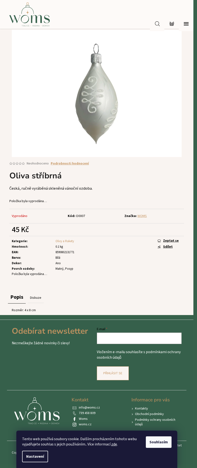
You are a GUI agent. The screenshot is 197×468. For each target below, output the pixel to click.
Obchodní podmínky (149, 414)
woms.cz (85, 424)
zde (114, 444)
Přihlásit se (112, 373)
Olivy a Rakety (64, 241)
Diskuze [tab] (35, 297)
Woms (83, 418)
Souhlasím (158, 442)
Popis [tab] (16, 297)
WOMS (142, 216)
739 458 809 (87, 413)
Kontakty (141, 408)
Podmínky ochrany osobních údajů (155, 422)
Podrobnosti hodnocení (70, 163)
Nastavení (35, 456)
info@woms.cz (89, 407)
